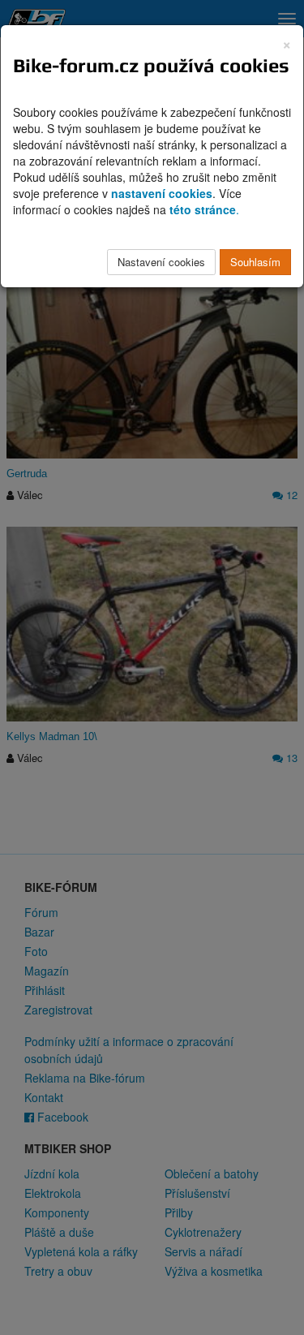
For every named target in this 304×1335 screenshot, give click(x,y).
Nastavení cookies (161, 261)
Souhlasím (255, 261)
